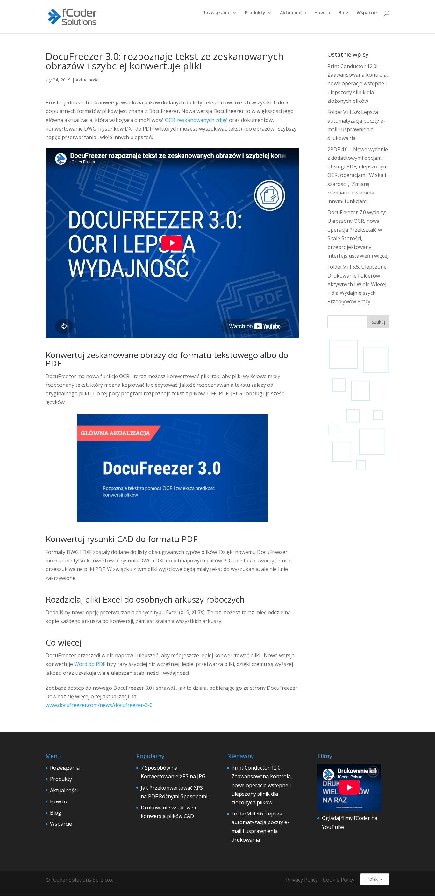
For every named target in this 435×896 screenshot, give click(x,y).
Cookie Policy (338, 879)
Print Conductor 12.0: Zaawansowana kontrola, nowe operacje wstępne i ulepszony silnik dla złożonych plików (357, 83)
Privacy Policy (302, 879)
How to (322, 13)
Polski (373, 879)
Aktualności (293, 13)
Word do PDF (89, 663)
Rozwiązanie (216, 13)
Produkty (255, 13)
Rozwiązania (65, 767)
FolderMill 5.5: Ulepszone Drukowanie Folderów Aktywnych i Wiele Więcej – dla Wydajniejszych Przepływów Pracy (357, 284)
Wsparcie (367, 13)
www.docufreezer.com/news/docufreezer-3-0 (99, 705)
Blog (343, 13)
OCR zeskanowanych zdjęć (196, 119)
